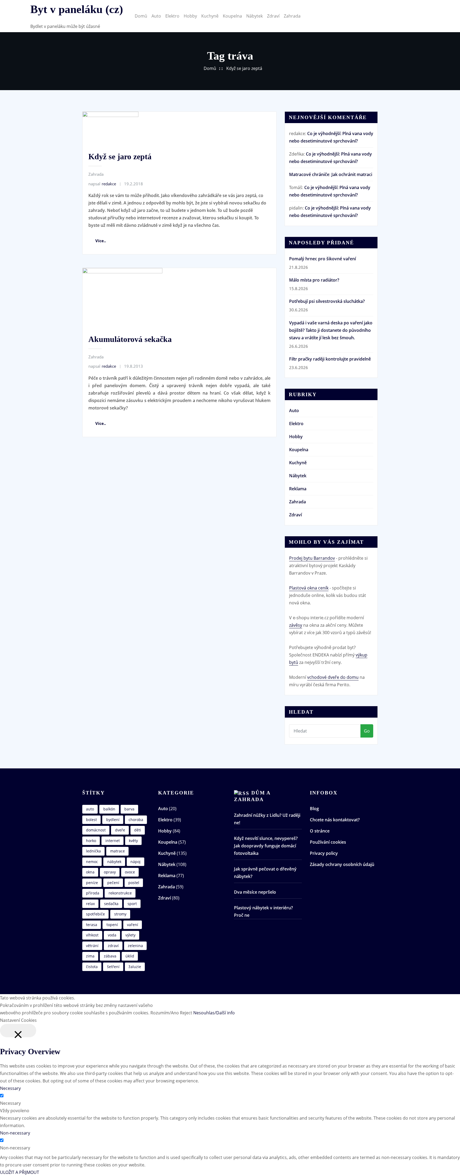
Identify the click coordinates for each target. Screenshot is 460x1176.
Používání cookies (328, 842)
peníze (92, 882)
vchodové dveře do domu (333, 677)
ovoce (130, 871)
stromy (120, 913)
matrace (117, 850)
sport (132, 903)
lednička (93, 850)
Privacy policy (324, 853)
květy (133, 840)
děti (137, 829)
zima (90, 956)
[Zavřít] (18, 1030)
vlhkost (92, 935)
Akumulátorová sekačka (130, 339)
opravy (110, 871)
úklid (129, 956)
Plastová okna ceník (308, 588)
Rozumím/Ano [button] (164, 1013)
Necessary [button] (10, 1088)
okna (90, 871)
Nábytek (254, 16)
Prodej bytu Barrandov (312, 558)
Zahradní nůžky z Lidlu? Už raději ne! (267, 819)
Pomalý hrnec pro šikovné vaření (322, 259)
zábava (110, 956)
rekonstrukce (120, 892)
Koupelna (232, 16)
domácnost (96, 829)
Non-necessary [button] (15, 1133)
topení (112, 924)
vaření (132, 924)
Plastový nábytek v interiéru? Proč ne (263, 911)
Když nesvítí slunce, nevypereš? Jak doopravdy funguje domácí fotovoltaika (266, 845)
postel (133, 882)
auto (90, 808)
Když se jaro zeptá (244, 68)
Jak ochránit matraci (351, 174)
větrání (92, 945)
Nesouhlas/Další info (214, 1013)
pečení (113, 882)
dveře (120, 829)
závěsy (295, 625)
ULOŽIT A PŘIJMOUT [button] (19, 1172)
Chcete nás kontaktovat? (335, 820)
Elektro (172, 16)
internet (112, 840)
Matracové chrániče (309, 174)
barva (129, 808)
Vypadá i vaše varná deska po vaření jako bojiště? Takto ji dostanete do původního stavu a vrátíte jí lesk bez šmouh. (330, 330)
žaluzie (135, 966)
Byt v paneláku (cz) (76, 9)
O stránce (320, 831)
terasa (91, 924)
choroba (136, 819)
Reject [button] (186, 1013)
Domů (141, 16)
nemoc (92, 861)
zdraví (113, 945)
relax (90, 903)
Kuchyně (210, 16)
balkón (109, 808)
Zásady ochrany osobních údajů (342, 864)
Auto (156, 16)
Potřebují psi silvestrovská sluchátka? (327, 301)
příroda (92, 892)
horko (91, 840)
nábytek (114, 861)
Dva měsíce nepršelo (255, 892)
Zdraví (273, 16)
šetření (113, 966)
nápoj (135, 861)
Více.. (100, 240)
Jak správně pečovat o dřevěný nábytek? (265, 872)
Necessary (10, 1103)
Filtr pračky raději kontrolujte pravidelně (330, 359)
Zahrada (292, 16)
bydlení (113, 819)
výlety (130, 935)
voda (112, 935)
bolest (91, 819)
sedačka (111, 903)
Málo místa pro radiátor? (314, 280)
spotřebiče (95, 913)
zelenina (135, 945)
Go (367, 731)
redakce (102, 183)
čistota (92, 966)
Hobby (190, 16)
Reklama (297, 489)
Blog (314, 808)
